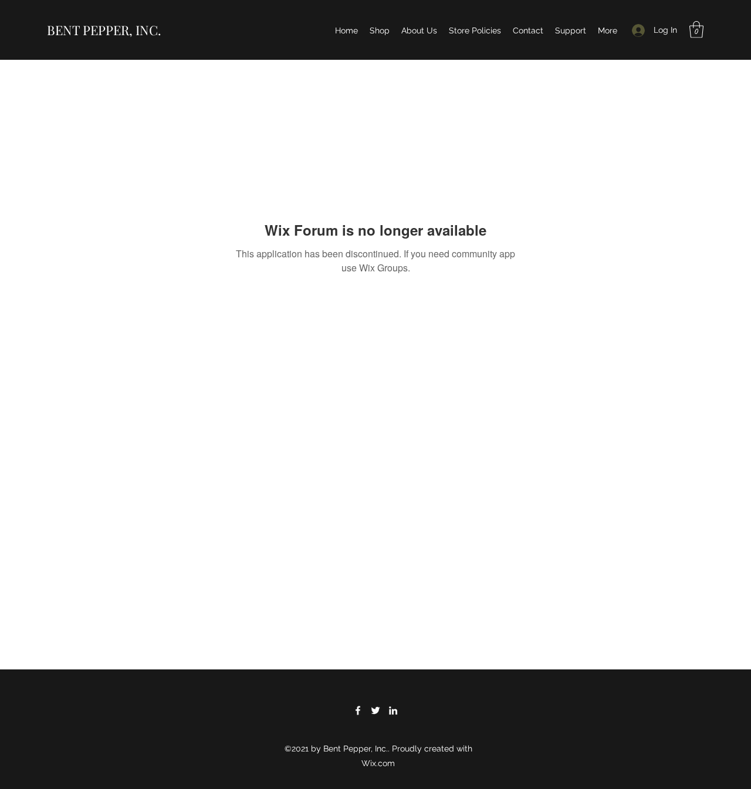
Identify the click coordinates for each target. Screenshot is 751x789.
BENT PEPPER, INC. (104, 30)
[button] (696, 29)
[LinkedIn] (393, 710)
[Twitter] (375, 710)
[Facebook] (358, 710)
